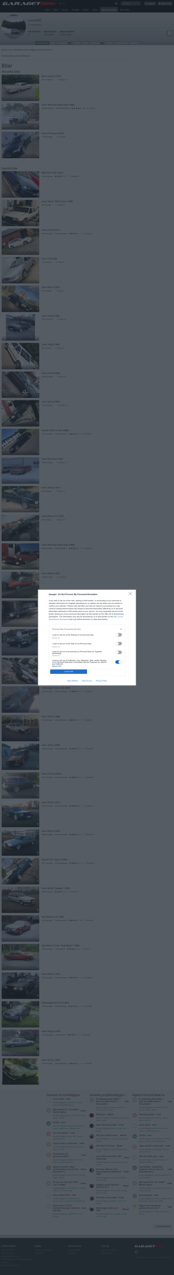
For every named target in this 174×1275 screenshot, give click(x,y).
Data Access (87, 681)
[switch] (118, 634)
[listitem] (87, 629)
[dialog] (87, 638)
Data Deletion (72, 681)
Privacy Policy (101, 681)
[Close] (131, 594)
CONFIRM (68, 672)
